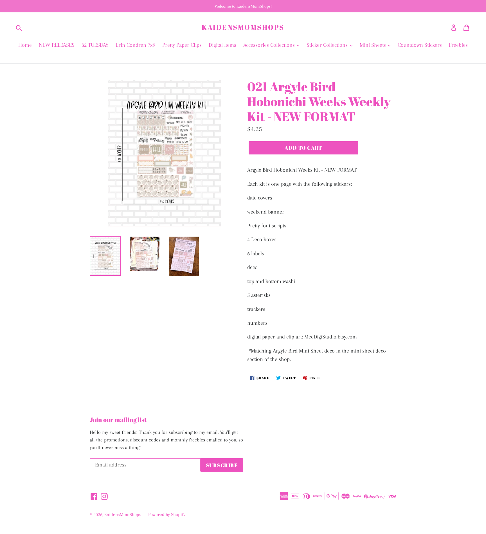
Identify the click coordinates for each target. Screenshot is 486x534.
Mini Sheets (373, 45)
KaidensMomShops (243, 27)
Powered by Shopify (166, 514)
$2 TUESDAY (95, 45)
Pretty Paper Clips (182, 45)
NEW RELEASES (57, 45)
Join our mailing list (118, 419)
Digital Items (222, 45)
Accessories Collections (269, 45)
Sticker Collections (328, 45)
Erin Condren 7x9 (135, 45)
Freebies (458, 45)
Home (25, 45)
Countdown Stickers (420, 45)
